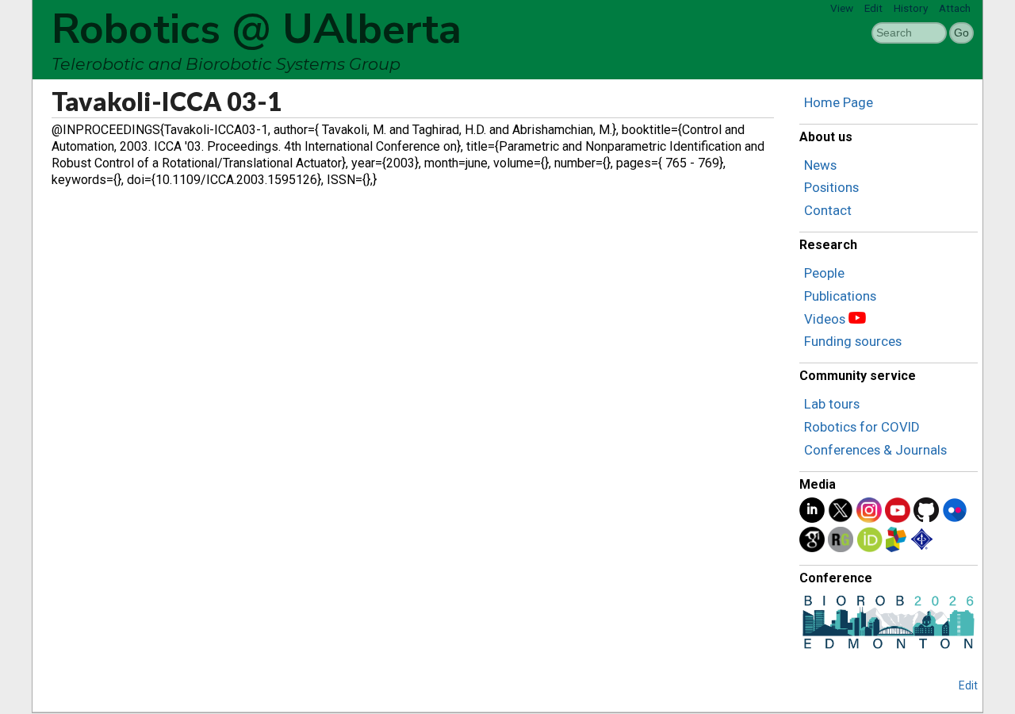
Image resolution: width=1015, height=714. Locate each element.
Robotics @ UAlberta (257, 29)
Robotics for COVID (862, 427)
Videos (824, 319)
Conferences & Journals (875, 450)
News (820, 165)
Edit (873, 8)
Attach (955, 8)
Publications (840, 296)
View (841, 8)
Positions (831, 187)
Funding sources (853, 341)
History (911, 8)
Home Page (838, 102)
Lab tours (832, 404)
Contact (828, 210)
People (824, 273)
